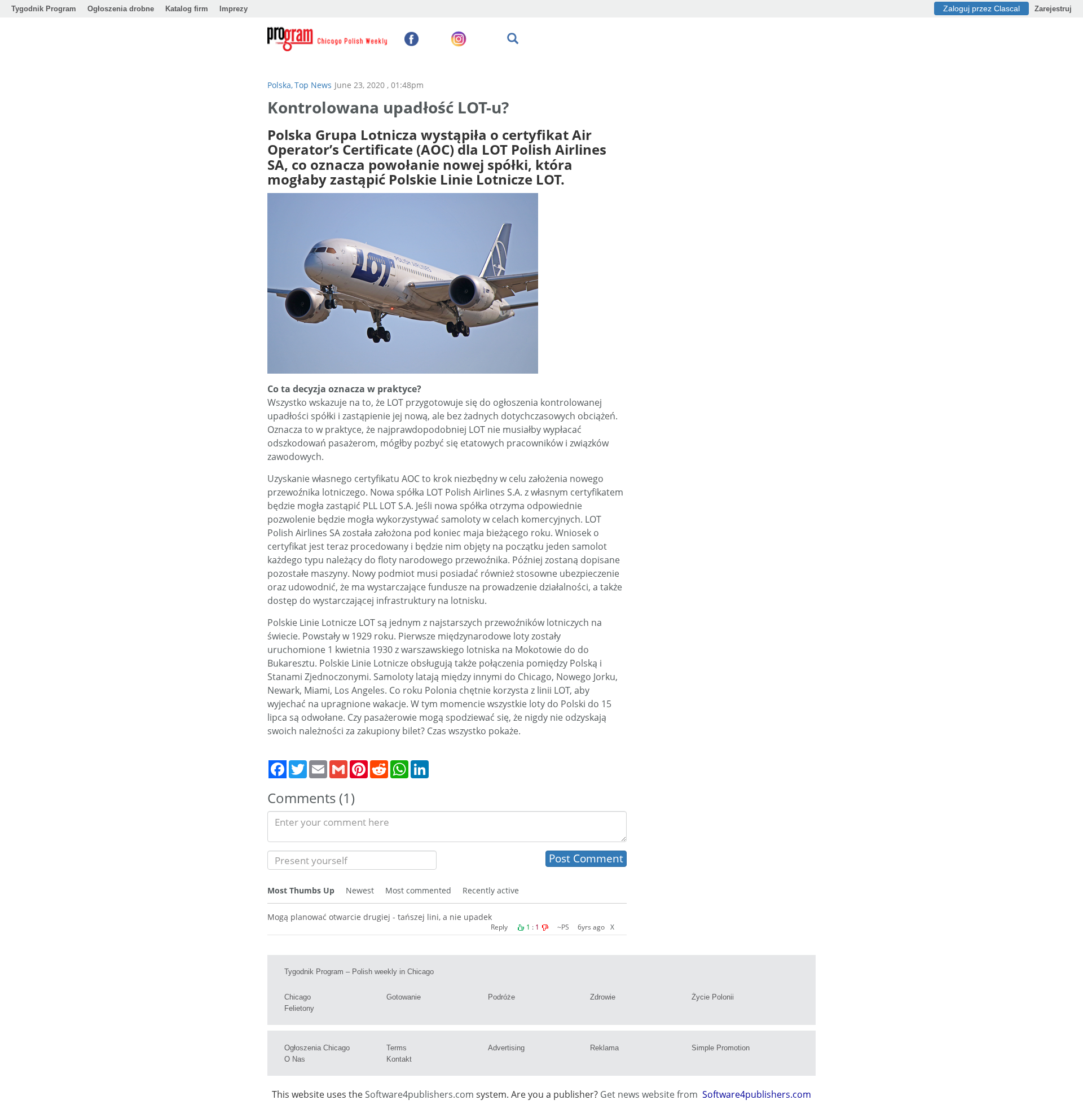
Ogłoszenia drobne (120, 9)
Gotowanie (403, 997)
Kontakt (399, 1059)
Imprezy (233, 9)
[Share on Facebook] (277, 769)
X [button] (612, 927)
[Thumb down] (545, 928)
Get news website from (650, 1094)
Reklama (604, 1048)
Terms (396, 1048)
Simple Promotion (721, 1048)
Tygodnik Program (43, 9)
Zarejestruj (1053, 9)
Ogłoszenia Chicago (317, 1048)
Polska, (280, 85)
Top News (313, 85)
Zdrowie (602, 997)
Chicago (297, 997)
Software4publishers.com (419, 1094)
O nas (294, 1059)
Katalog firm (186, 9)
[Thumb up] (521, 928)
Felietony (299, 1008)
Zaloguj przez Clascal (981, 8)
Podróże (501, 997)
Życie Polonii (713, 997)
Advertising (506, 1048)
